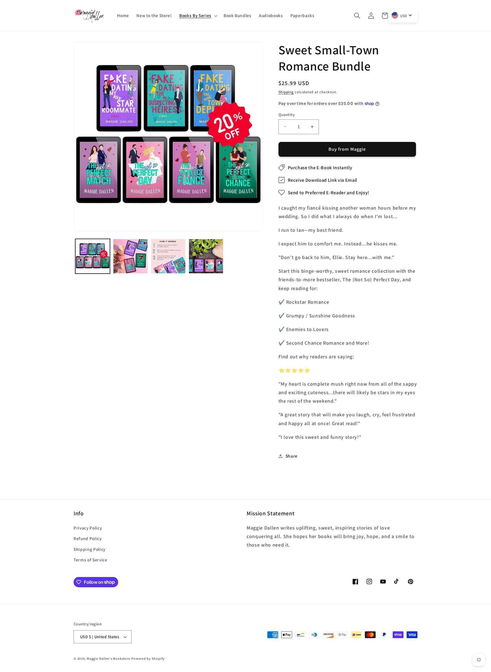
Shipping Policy (89, 549)
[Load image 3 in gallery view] (168, 256)
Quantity (286, 114)
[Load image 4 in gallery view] (206, 256)
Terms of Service (90, 560)
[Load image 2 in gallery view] (130, 256)
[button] (198, 15)
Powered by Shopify (148, 658)
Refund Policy (88, 538)
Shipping (286, 92)
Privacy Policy (88, 528)
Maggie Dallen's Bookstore (108, 658)
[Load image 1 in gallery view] (92, 256)
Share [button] (291, 456)
